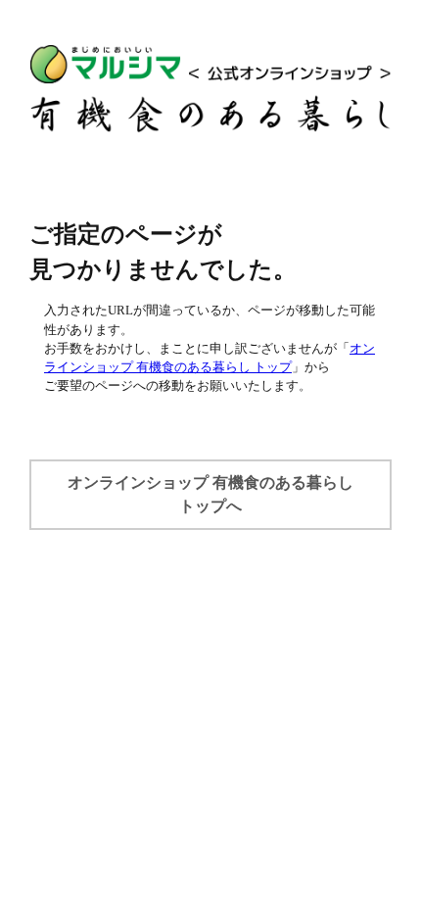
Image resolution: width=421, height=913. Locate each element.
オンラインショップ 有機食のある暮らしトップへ (210, 494)
